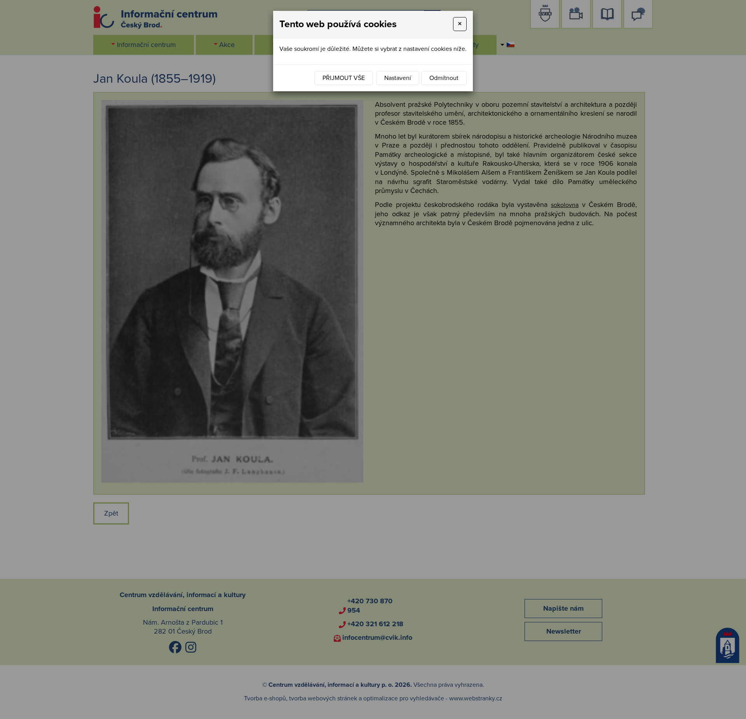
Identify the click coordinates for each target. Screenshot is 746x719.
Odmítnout (443, 78)
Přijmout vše (343, 78)
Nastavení (397, 78)
